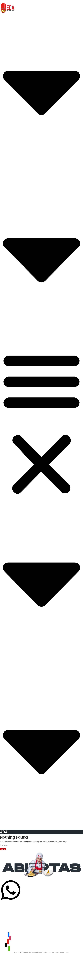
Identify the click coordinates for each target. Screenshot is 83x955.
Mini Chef (4, 172)
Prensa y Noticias (7, 183)
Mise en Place (6, 324)
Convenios (4, 178)
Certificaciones (6, 159)
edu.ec (11, 923)
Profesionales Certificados (11, 170)
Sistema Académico (8, 330)
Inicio (2, 16)
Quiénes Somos (6, 156)
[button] (41, 422)
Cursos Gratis (5, 336)
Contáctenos (5, 333)
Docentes (4, 164)
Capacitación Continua (10, 162)
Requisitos (4, 175)
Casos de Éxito (6, 180)
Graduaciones (6, 328)
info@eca (4, 923)
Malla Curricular (7, 167)
